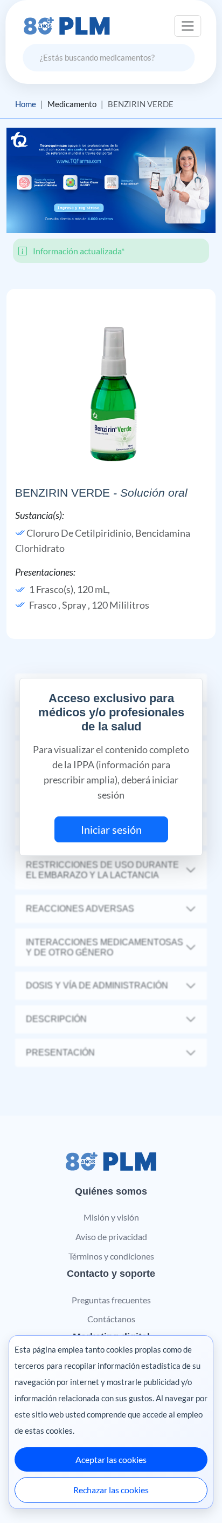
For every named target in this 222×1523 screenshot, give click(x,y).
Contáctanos (111, 1319)
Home (25, 104)
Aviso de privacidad (111, 1236)
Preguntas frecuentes (111, 1300)
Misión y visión (111, 1217)
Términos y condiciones (111, 1256)
